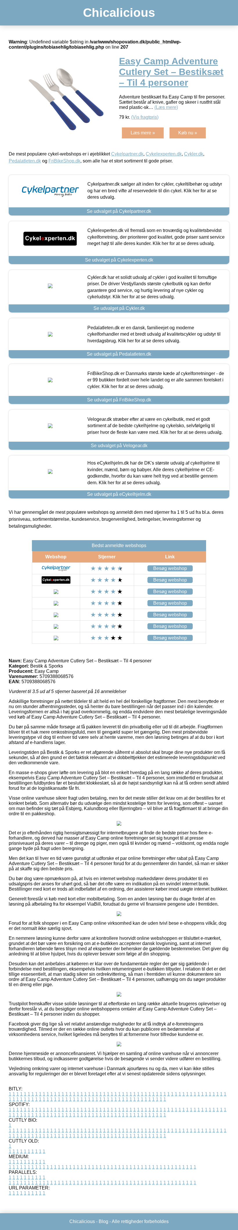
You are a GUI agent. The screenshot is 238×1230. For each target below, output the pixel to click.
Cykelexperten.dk (164, 153)
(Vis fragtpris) (144, 117)
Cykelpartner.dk (127, 153)
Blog (103, 1221)
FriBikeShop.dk (64, 160)
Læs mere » (143, 132)
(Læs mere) (166, 107)
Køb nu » (187, 132)
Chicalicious (119, 12)
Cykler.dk (193, 153)
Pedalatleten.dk (25, 160)
